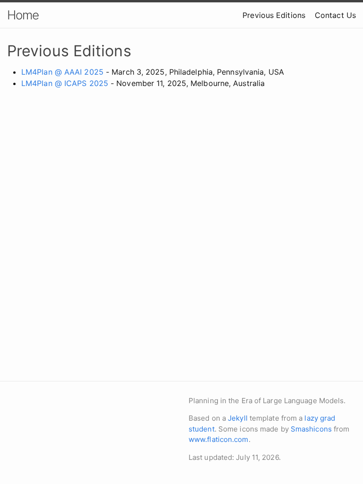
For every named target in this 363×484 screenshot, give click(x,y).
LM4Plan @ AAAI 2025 (62, 72)
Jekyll (238, 418)
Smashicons (311, 428)
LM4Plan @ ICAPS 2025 (64, 83)
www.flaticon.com (219, 439)
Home (23, 15)
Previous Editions (273, 15)
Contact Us (335, 15)
